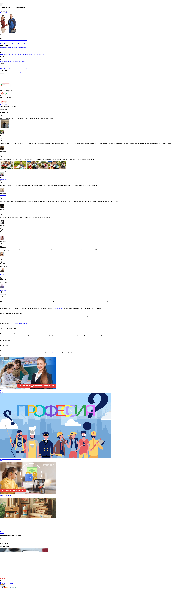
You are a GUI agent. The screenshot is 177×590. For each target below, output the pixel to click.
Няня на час (2, 61)
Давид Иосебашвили (3, 137)
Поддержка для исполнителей (27, 581)
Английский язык (7, 40)
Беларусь (3, 586)
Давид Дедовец (2, 153)
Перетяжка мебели (8, 50)
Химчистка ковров (12, 68)
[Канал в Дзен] (4, 584)
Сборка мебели (2, 50)
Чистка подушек (6, 68)
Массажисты (2, 43)
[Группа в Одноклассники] (2, 584)
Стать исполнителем (3, 2)
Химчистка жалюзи (29, 68)
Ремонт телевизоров (3, 54)
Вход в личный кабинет (4, 581)
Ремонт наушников (42, 54)
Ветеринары (19, 72)
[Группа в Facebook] (3, 584)
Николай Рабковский (3, 274)
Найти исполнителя (3, 12)
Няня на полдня (11, 61)
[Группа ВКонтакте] (0, 584)
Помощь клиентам (16, 353)
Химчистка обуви (23, 68)
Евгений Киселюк (3, 290)
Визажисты (10, 43)
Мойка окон (2, 68)
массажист (23, 13)
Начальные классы (17, 40)
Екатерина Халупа (3, 242)
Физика (21, 40)
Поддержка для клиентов (15, 582)
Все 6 (1, 169)
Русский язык (12, 40)
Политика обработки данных (5, 583)
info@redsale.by (53, 352)
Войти (1, 3)
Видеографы (15, 72)
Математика (2, 40)
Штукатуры (18, 47)
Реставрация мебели (19, 50)
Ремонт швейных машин (11, 54)
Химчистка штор (18, 68)
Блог (14, 583)
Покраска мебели (32, 50)
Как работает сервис (3, 582)
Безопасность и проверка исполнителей (20, 323)
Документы (11, 583)
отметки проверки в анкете (59, 308)
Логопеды (5, 72)
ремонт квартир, (19, 13)
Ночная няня (16, 61)
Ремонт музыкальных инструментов (20, 54)
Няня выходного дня (21, 61)
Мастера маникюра (15, 43)
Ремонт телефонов (29, 54)
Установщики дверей (23, 47)
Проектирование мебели (26, 50)
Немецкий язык (24, 40)
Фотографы (11, 72)
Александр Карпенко (3, 179)
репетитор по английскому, (8, 13)
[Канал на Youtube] (5, 584)
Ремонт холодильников (35, 54)
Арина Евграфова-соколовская (5, 258)
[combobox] (4, 11)
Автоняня (25, 61)
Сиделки (8, 72)
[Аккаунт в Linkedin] (6, 584)
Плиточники (14, 47)
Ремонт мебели (13, 50)
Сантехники (6, 47)
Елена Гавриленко (3, 195)
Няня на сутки (6, 61)
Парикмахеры (6, 43)
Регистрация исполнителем (12, 581)
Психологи (2, 72)
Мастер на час (10, 47)
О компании (9, 582)
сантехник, (14, 13)
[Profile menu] (1, 5)
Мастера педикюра (21, 43)
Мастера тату (26, 43)
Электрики (2, 47)
